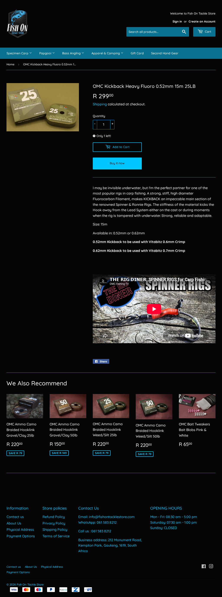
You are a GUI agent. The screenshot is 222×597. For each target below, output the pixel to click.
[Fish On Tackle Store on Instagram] (211, 567)
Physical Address (20, 529)
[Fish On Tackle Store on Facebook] (203, 567)
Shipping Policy (54, 529)
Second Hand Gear (164, 53)
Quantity (99, 116)
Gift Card (137, 53)
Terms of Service (56, 536)
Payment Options (21, 536)
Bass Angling (72, 53)
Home (10, 64)
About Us (14, 523)
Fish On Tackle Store (30, 584)
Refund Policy (53, 517)
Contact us (15, 517)
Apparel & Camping (106, 53)
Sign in (177, 21)
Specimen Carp (18, 53)
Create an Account (202, 21)
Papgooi (45, 53)
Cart (207, 32)
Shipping (100, 104)
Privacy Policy (53, 523)
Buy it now (117, 163)
